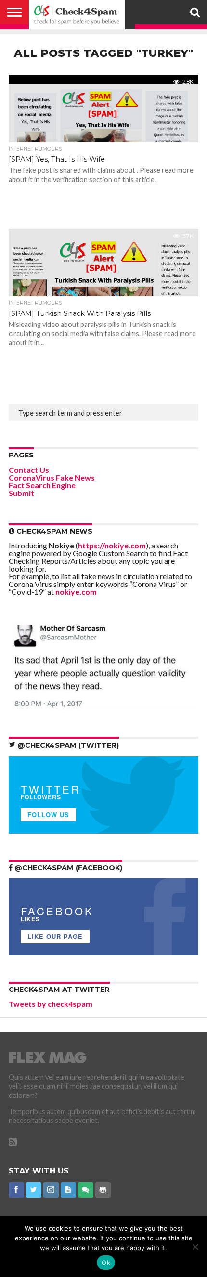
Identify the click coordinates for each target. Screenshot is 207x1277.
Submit (21, 492)
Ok (106, 1262)
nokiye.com (76, 591)
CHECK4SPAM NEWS (53, 531)
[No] (195, 1246)
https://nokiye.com (112, 545)
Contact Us (29, 469)
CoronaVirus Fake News (52, 477)
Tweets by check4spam (50, 1003)
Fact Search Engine (42, 485)
